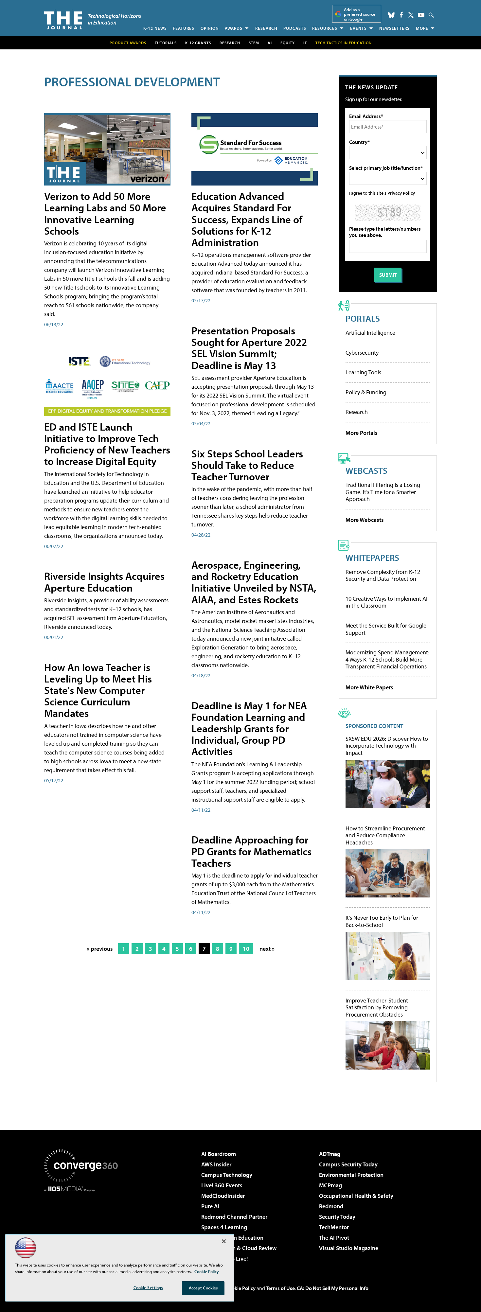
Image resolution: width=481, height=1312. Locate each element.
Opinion (210, 28)
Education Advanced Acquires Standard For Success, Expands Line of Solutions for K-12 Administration (246, 219)
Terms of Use (280, 1288)
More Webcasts (365, 519)
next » (267, 948)
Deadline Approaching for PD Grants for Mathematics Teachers (251, 851)
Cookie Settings (148, 1287)
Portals (363, 318)
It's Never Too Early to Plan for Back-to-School (382, 921)
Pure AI (210, 1206)
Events (358, 28)
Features (183, 28)
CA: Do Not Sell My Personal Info (332, 1288)
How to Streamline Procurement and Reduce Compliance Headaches (385, 835)
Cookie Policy (241, 1288)
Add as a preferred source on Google (359, 14)
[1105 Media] (83, 1225)
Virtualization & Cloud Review (238, 1248)
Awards (233, 28)
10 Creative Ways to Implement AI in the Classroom (386, 602)
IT (305, 42)
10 (246, 948)
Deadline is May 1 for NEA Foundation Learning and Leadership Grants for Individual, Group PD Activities (249, 728)
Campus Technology (226, 1175)
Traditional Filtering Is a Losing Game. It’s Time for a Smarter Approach (383, 492)
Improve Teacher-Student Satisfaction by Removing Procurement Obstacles (377, 1007)
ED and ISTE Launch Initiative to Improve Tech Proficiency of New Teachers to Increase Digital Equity (107, 444)
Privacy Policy (401, 193)
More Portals (362, 432)
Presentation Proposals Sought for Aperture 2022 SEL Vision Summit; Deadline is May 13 (249, 348)
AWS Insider (216, 1164)
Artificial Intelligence (370, 332)
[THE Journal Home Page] (92, 19)
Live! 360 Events (221, 1185)
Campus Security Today (348, 1164)
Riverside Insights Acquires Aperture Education (104, 581)
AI (270, 42)
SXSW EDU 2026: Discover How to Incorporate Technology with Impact (387, 745)
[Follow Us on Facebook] (401, 14)
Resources (324, 28)
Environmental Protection (351, 1175)
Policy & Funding (366, 392)
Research (266, 28)
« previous (100, 948)
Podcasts (294, 28)
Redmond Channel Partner (234, 1216)
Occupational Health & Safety (356, 1195)
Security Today (337, 1216)
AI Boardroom (218, 1154)
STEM (254, 42)
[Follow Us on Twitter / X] (411, 15)
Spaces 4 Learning (224, 1227)
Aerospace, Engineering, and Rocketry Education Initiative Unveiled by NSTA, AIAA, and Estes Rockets (253, 582)
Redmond (331, 1206)
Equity (287, 42)
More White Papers (369, 687)
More (422, 28)
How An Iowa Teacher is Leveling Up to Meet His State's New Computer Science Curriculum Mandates (98, 690)
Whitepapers (372, 557)
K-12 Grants (198, 42)
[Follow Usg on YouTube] (421, 15)
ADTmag (329, 1154)
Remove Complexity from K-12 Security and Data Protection (383, 575)
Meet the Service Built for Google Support (386, 629)
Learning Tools (363, 372)
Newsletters (394, 28)
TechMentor (334, 1227)
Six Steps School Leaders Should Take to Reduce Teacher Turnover (247, 465)
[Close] (224, 1241)
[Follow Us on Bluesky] (391, 15)
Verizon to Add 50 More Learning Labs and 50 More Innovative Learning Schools (105, 213)
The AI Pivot (334, 1237)
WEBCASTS (366, 470)
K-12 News (155, 28)
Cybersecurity (362, 352)
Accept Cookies (203, 1287)
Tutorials (166, 42)
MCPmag (330, 1185)
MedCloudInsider (223, 1195)
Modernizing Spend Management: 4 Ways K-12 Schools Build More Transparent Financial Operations (387, 659)
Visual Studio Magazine (348, 1248)
